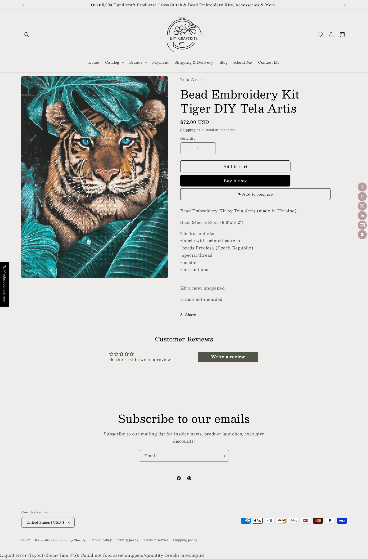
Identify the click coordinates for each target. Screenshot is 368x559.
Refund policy (101, 540)
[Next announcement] (344, 5)
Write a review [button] (228, 356)
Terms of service (155, 540)
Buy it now (235, 180)
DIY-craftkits (44, 540)
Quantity (188, 138)
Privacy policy (128, 540)
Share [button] (190, 314)
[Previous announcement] (23, 5)
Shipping (188, 129)
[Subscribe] (223, 456)
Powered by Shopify (70, 540)
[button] (26, 34)
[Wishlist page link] (320, 34)
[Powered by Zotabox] (362, 234)
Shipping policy (185, 540)
